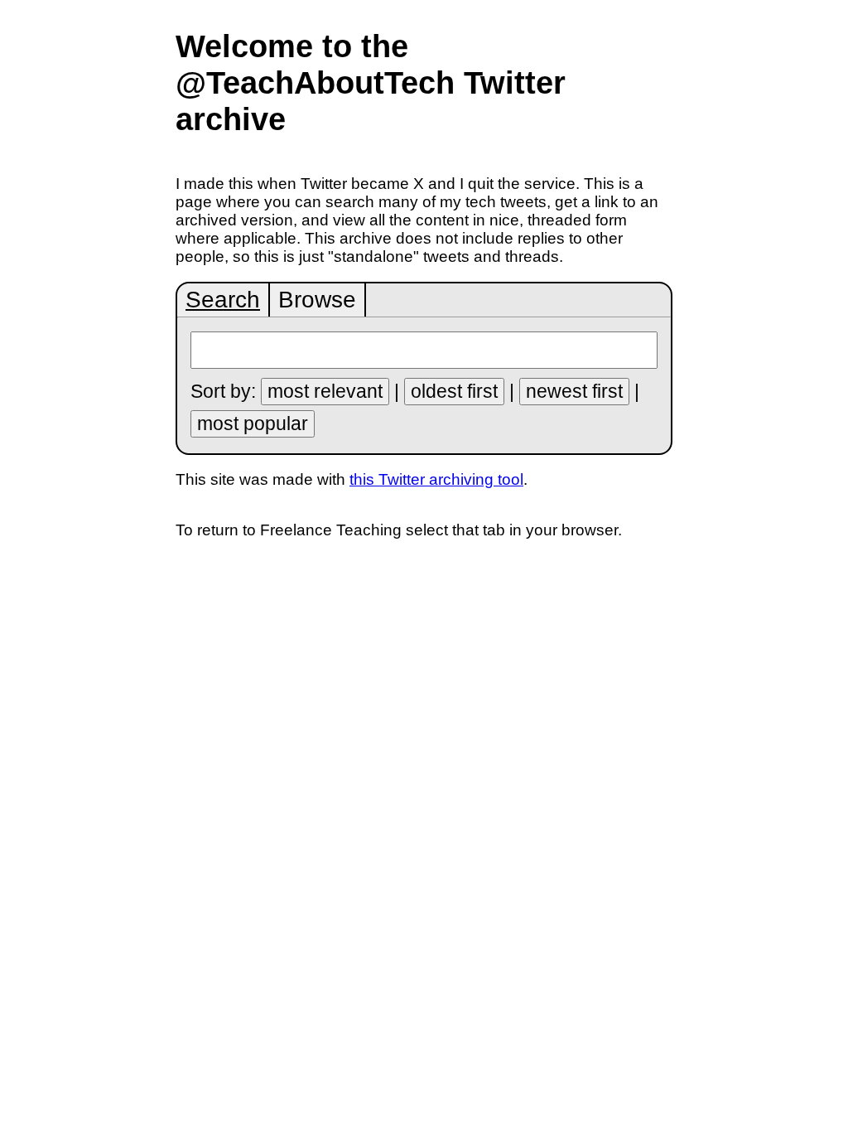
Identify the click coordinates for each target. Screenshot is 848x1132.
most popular (252, 423)
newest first (574, 391)
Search (223, 299)
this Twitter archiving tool (436, 479)
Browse (317, 299)
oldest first (454, 391)
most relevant (325, 391)
